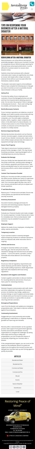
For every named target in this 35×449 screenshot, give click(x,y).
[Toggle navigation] (32, 9)
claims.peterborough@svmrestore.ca (19, 432)
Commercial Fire (17, 372)
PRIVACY (16, 410)
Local (17, 392)
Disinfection (17, 388)
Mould (17, 376)
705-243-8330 (18, 430)
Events (17, 380)
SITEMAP (10, 410)
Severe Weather (17, 384)
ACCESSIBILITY (23, 410)
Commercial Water (17, 368)
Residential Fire (17, 364)
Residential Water (17, 360)
